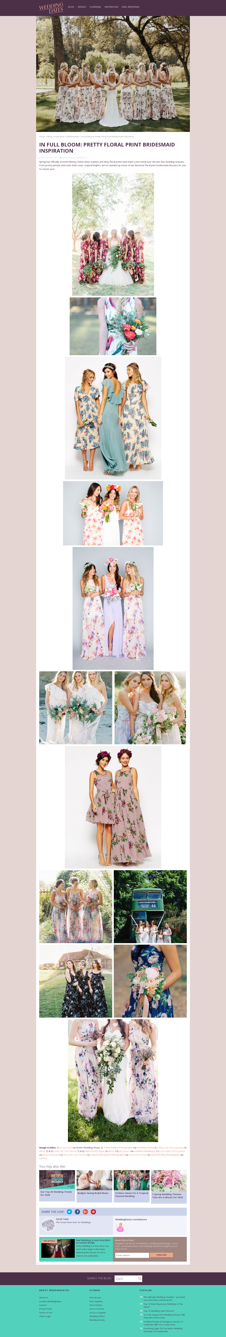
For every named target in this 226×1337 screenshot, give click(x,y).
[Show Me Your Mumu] (113, 513)
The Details (49, 1240)
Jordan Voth (66, 1147)
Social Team (62, 1219)
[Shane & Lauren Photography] (150, 981)
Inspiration (111, 6)
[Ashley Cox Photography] (113, 326)
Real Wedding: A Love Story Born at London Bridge (93, 1241)
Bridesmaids (68, 157)
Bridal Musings (50, 1154)
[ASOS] (113, 418)
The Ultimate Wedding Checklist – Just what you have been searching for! (164, 1298)
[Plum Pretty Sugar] (75, 707)
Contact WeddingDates (50, 1301)
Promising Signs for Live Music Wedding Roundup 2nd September (163, 1330)
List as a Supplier (97, 1312)
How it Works (95, 1305)
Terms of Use (45, 1312)
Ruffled (43, 1158)
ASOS (42, 1151)
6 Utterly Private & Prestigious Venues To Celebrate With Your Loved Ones (163, 1323)
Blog (71, 6)
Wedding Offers (97, 1316)
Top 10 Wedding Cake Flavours (159, 1311)
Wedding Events (97, 1320)
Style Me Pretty (137, 1154)
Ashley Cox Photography (170, 1147)
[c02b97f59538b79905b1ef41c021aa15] (150, 707)
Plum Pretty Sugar (94, 1151)
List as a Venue (96, 1308)
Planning (95, 6)
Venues (82, 6)
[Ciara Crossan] (120, 1231)
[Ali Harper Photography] (75, 906)
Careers (43, 1305)
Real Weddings (130, 6)
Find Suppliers (96, 1301)
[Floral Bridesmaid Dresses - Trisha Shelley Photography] (113, 234)
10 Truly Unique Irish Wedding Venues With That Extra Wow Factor (164, 1316)
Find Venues (95, 1297)
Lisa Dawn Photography (172, 1151)
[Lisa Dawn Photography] (150, 906)
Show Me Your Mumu (65, 1151)
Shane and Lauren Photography (108, 1154)
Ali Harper (124, 1151)
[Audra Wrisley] (113, 1080)
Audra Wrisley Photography (165, 1154)
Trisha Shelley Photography (118, 1147)
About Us (43, 1297)
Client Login (45, 1316)
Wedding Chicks (145, 1147)
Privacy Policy (45, 1308)
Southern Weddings (144, 1151)
